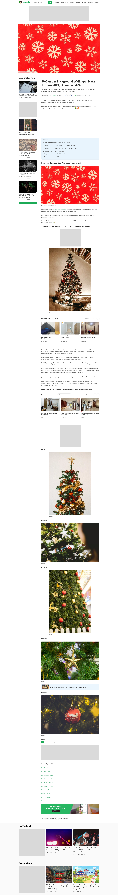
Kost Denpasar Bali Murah (48, 779)
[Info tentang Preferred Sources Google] (89, 95)
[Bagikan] (66, 95)
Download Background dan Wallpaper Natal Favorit (56, 142)
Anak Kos (78, 2)
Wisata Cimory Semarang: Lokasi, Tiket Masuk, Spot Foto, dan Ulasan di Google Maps (86, 887)
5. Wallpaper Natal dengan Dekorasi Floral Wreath (56, 156)
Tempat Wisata (55, 891)
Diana (54, 95)
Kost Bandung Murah (47, 775)
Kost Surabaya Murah (47, 782)
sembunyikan (51, 139)
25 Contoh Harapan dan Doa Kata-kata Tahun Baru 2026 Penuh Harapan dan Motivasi (27, 154)
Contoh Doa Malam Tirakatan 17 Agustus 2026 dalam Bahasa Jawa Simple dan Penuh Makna (84, 850)
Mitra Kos (72, 2)
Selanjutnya (54, 742)
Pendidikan (84, 2)
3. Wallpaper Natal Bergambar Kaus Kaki (53, 151)
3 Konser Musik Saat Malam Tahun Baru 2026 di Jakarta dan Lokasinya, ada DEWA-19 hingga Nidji (27, 175)
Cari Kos (57, 2)
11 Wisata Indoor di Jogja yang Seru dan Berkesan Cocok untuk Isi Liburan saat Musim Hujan (59, 887)
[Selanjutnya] (98, 318)
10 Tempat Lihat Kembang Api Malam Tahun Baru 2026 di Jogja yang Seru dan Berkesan (26, 196)
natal (95, 221)
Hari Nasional (56, 852)
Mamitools (97, 2)
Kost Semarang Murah (47, 786)
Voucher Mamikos (64, 2)
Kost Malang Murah (46, 790)
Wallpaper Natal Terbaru (63, 818)
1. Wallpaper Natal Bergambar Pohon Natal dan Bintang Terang (59, 145)
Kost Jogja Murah (46, 767)
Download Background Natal (50, 818)
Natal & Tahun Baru (53, 76)
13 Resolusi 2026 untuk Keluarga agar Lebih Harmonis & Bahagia (27, 133)
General (28, 98)
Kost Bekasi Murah (46, 797)
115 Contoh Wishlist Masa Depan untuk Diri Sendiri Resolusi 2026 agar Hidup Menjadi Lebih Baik (28, 95)
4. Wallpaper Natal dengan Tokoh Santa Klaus (55, 154)
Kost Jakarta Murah (46, 771)
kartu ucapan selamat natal (59, 209)
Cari (50, 2)
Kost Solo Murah (45, 793)
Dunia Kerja (90, 2)
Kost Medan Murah (46, 801)
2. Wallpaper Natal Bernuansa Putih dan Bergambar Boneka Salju (60, 148)
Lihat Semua (27, 203)
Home (42, 76)
